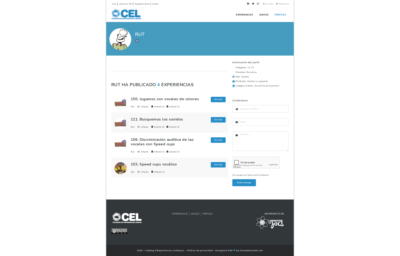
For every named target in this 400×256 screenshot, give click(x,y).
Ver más (218, 99)
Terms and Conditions (258, 175)
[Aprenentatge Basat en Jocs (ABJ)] (126, 15)
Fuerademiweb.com (251, 250)
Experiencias (244, 14)
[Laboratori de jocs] (270, 222)
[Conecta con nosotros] (137, 41)
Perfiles (280, 14)
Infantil (144, 106)
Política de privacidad (200, 250)
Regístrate (283, 3)
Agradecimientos (142, 4)
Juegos (264, 14)
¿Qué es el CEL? (126, 4)
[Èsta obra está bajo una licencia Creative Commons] (119, 231)
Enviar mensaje (244, 182)
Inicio (114, 4)
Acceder (269, 3)
